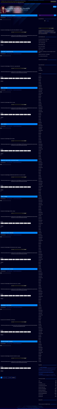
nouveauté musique (22, 408)
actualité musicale (27, 408)
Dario (50, 367)
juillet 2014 (40, 243)
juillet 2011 (40, 299)
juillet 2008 (40, 355)
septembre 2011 (41, 296)
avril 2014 (40, 248)
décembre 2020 (40, 181)
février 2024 (40, 122)
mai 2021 (40, 173)
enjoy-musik (40, 368)
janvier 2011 (40, 308)
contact (49, 367)
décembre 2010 (40, 310)
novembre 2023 (40, 127)
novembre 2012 (40, 274)
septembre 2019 (41, 204)
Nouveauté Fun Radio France (42, 390)
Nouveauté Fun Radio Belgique (17, 17)
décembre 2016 (40, 212)
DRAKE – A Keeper (4, 196)
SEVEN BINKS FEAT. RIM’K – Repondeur (7, 232)
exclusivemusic (46, 368)
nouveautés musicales (52, 374)
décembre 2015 (40, 220)
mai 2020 (40, 192)
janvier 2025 (40, 105)
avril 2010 (40, 322)
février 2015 (40, 232)
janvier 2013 (40, 271)
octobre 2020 (40, 184)
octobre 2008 (40, 350)
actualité (39, 367)
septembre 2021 (41, 167)
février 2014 (40, 251)
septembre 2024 (41, 111)
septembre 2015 (41, 223)
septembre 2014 (41, 240)
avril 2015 (40, 229)
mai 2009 (40, 339)
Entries (40, 68)
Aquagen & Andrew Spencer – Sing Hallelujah (44, 54)
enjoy (55, 367)
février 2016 (40, 217)
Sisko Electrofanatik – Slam (42, 44)
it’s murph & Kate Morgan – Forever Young (44, 39)
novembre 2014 (40, 237)
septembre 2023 (41, 130)
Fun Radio (40, 369)
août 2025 (40, 94)
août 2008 (40, 353)
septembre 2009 (41, 333)
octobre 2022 (40, 147)
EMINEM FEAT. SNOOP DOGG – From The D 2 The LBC (9, 160)
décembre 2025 (40, 88)
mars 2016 (40, 215)
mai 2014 (40, 246)
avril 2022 (40, 156)
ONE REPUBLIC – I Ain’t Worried (6, 305)
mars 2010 (40, 324)
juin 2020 (40, 190)
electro (54, 367)
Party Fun (45, 375)
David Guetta (52, 367)
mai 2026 (40, 80)
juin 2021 (40, 172)
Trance (53, 375)
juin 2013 (40, 263)
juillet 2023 (40, 133)
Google (19, 408)
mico (52, 369)
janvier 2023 (40, 142)
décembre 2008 (40, 347)
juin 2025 (40, 97)
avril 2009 (40, 341)
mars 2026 (40, 83)
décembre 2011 (40, 291)
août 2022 (40, 150)
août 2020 (40, 187)
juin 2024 (40, 116)
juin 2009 (40, 338)
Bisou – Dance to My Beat (42, 46)
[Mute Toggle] (51, 28)
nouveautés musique (41, 375)
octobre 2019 (40, 203)
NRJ (43, 375)
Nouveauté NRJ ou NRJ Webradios (17, 307)
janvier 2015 (40, 234)
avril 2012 (40, 285)
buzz (47, 367)
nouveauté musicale (43, 372)
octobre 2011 (40, 294)
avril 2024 (40, 119)
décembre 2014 (40, 235)
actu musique (43, 367)
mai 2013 (40, 265)
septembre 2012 (41, 277)
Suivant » (13, 377)
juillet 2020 (40, 189)
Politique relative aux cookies (21, 2)
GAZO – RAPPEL (3, 124)
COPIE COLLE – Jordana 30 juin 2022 (7, 51)
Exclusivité (53, 368)
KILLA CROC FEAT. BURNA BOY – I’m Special (8, 15)
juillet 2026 (40, 77)
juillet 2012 (40, 280)
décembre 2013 (40, 254)
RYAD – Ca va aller (4, 87)
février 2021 (40, 178)
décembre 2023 (40, 125)
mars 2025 (40, 102)
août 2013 (40, 260)
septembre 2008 (41, 352)
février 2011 (40, 307)
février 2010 (40, 325)
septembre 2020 (41, 186)
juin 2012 (40, 282)
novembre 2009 (40, 330)
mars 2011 (40, 305)
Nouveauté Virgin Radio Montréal (43, 393)
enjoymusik (42, 368)
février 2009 (40, 344)
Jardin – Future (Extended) (42, 42)
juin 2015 (40, 226)
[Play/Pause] (11, 32)
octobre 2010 (40, 313)
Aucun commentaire (9, 17)
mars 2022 (40, 158)
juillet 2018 (40, 209)
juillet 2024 (40, 114)
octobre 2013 (40, 257)
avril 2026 (40, 82)
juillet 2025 (40, 96)
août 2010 (40, 316)
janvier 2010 (40, 327)
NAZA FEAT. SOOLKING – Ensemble (6, 341)
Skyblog (52, 375)
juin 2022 (40, 153)
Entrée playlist (40, 382)
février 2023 (40, 141)
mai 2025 (40, 99)
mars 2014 (40, 249)
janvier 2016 (40, 218)
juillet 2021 (40, 170)
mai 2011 (40, 302)
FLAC (55, 368)
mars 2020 (40, 195)
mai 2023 (40, 136)
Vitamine (55, 375)
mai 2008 (40, 358)
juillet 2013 (40, 262)
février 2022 (40, 159)
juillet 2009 (40, 336)
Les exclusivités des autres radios (43, 385)
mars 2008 (40, 361)
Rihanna (49, 375)
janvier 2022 (40, 161)
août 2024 (40, 113)
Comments (40, 70)
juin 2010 (40, 319)
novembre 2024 (40, 108)
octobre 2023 (40, 128)
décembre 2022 (40, 144)
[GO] (55, 15)
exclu (43, 368)
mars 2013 (40, 268)
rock (50, 375)
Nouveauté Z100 (41, 396)
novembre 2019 (40, 201)
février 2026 (40, 85)
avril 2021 (40, 175)
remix (47, 375)
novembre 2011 (40, 293)
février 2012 (40, 288)
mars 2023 (40, 139)
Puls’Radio (49, 32)
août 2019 (40, 206)
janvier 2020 (40, 198)
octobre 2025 (40, 91)
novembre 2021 (40, 164)
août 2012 (40, 279)
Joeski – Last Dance (41, 49)
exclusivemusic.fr (50, 368)
